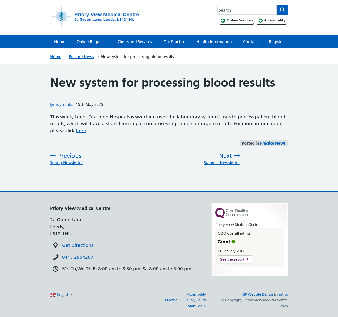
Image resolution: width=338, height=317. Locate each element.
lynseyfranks (61, 104)
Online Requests (91, 41)
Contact (250, 41)
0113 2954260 (77, 257)
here (81, 130)
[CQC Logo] (231, 217)
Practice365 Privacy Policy (185, 300)
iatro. (283, 294)
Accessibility (196, 294)
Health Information (214, 41)
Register (276, 41)
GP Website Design (257, 294)
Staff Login (197, 306)
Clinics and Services (135, 41)
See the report (232, 259)
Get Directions (77, 245)
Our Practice (174, 41)
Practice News (81, 56)
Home (59, 41)
